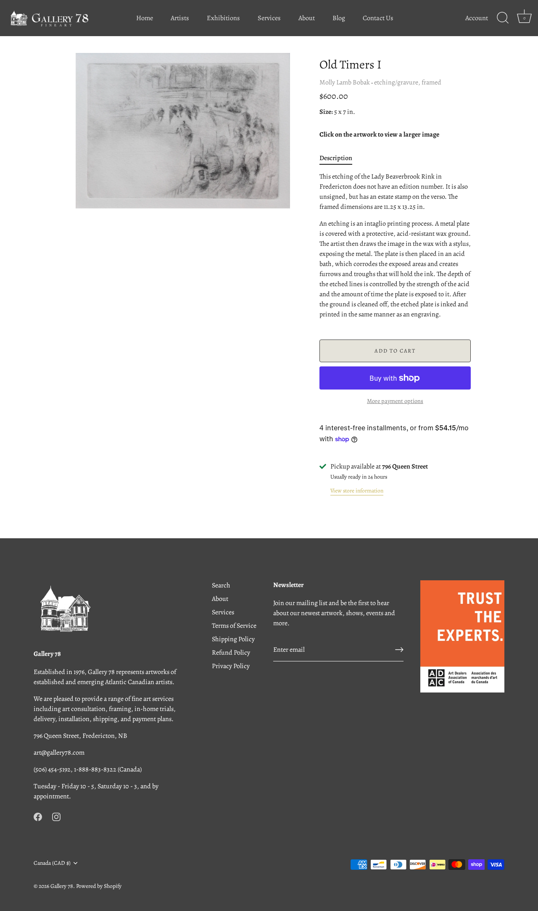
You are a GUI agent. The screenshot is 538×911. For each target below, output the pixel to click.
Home (144, 18)
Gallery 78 (61, 886)
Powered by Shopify (98, 886)
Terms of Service (234, 625)
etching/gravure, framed (407, 82)
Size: (326, 112)
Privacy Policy (231, 666)
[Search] (502, 18)
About (306, 18)
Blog (338, 18)
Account (476, 18)
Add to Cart (395, 350)
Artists (180, 18)
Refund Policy (231, 652)
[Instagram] (56, 816)
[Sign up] (399, 649)
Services (269, 18)
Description (335, 158)
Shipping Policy (233, 639)
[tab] (340, 158)
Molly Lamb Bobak (344, 82)
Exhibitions (223, 18)
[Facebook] (38, 816)
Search (221, 585)
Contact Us (378, 18)
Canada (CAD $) (52, 862)
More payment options (395, 401)
